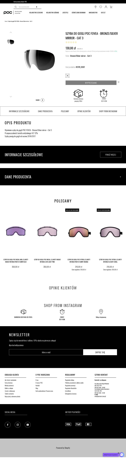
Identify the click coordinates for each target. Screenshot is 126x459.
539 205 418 (98, 391)
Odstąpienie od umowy (70, 394)
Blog (37, 388)
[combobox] (29, 7)
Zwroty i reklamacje (10, 391)
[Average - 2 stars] (69, 42)
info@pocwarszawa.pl (100, 396)
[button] (36, 7)
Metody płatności (9, 385)
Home (6, 21)
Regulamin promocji (70, 385)
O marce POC (39, 383)
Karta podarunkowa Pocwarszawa (44, 391)
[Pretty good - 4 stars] (73, 42)
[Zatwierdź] (16, 7)
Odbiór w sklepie (9, 388)
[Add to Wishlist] (119, 82)
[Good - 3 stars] (71, 42)
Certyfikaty (68, 391)
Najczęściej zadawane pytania (12, 396)
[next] (124, 239)
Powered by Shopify (63, 447)
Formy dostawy (9, 383)
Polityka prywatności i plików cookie (74, 383)
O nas (37, 380)
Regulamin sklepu (69, 380)
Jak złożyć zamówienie (10, 380)
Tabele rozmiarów (9, 394)
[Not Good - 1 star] (66, 42)
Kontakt (38, 385)
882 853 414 (98, 385)
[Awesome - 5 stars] (76, 42)
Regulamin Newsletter (71, 388)
